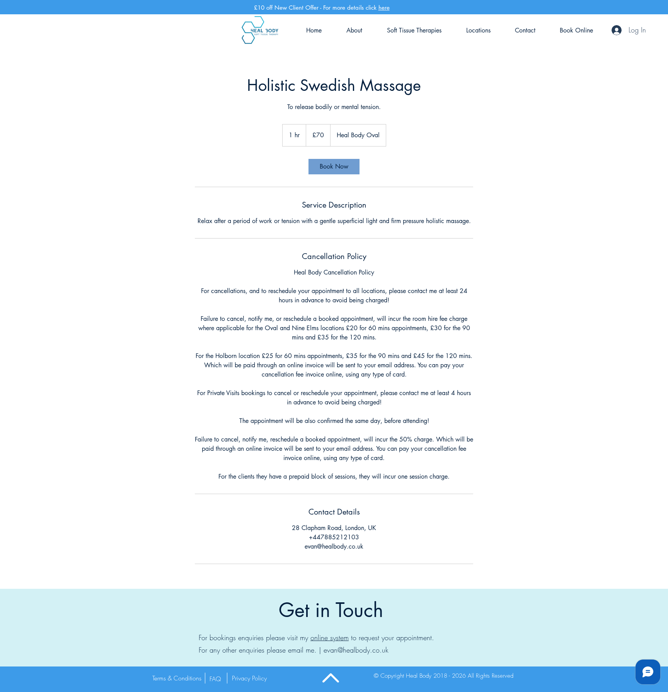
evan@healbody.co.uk (356, 650)
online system (329, 637)
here (384, 7)
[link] (334, 166)
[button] (178, 678)
